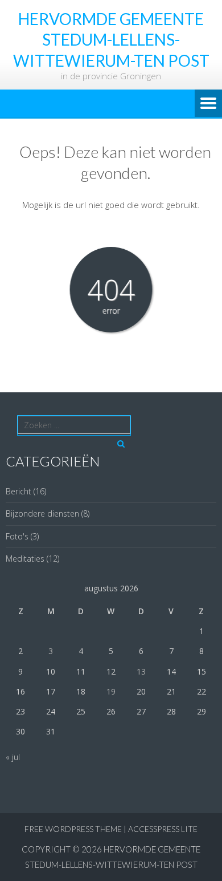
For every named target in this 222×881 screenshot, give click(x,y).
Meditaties (25, 558)
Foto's (17, 536)
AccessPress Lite (163, 829)
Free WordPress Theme (73, 829)
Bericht (18, 491)
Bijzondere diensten (42, 513)
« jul (13, 757)
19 (111, 691)
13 (141, 671)
